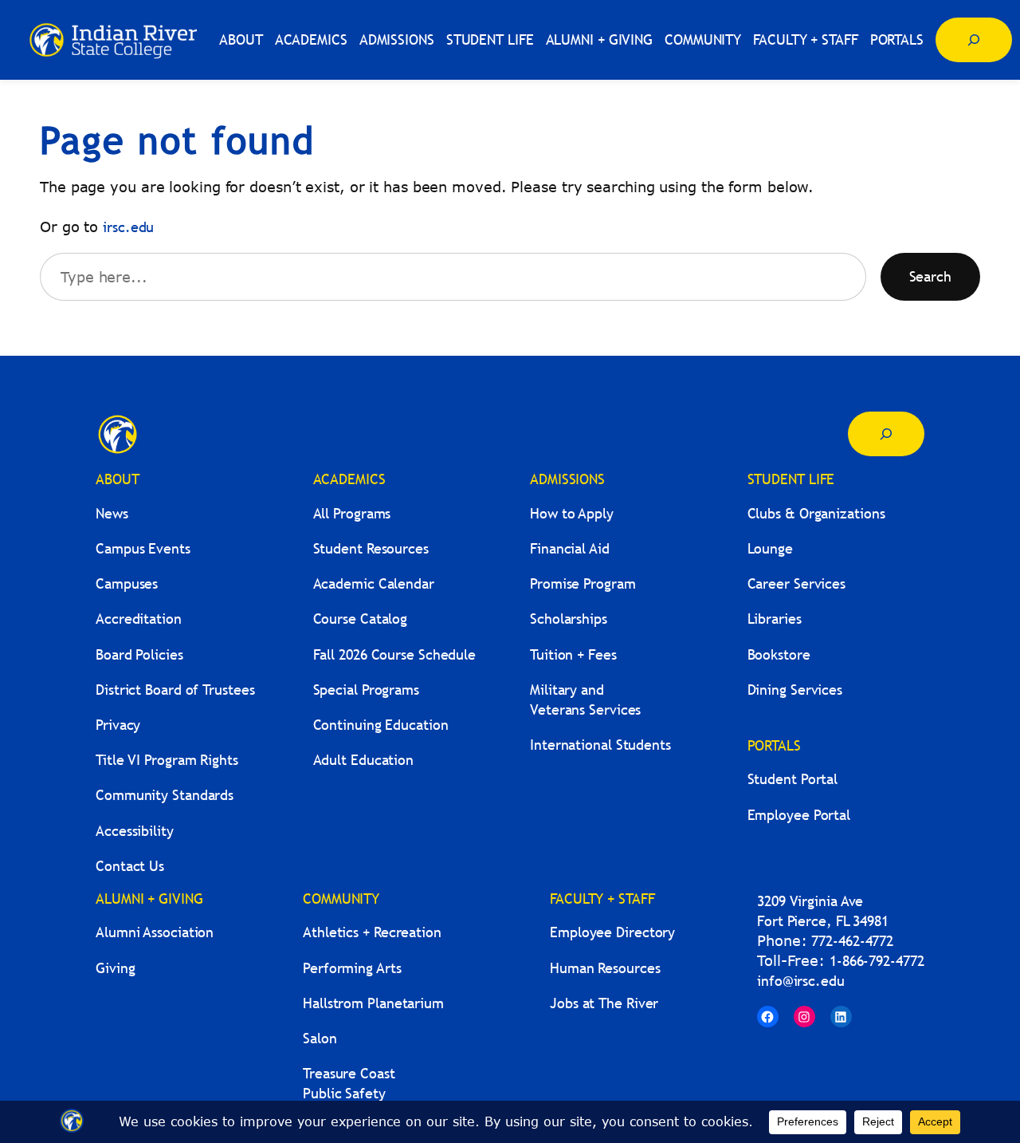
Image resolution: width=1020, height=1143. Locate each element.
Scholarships (568, 618)
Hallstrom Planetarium (373, 1003)
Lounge (770, 548)
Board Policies (139, 654)
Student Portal (792, 779)
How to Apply (572, 513)
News (112, 513)
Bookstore (778, 654)
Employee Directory (612, 932)
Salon (320, 1038)
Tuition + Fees (573, 654)
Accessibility (135, 831)
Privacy (118, 724)
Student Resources (371, 548)
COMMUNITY (341, 898)
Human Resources (605, 968)
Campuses (127, 583)
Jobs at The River (604, 1003)
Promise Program (583, 583)
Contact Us (130, 866)
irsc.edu (128, 227)
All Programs (352, 513)
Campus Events (143, 548)
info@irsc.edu (801, 981)
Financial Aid (570, 548)
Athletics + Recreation (372, 932)
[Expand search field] (974, 40)
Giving (115, 968)
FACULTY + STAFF (602, 898)
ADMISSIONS (567, 479)
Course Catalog (360, 618)
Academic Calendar (373, 583)
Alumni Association (155, 932)
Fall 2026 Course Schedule (395, 654)
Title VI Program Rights (167, 760)
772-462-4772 (852, 941)
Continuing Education (381, 724)
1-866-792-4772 (877, 961)
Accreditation (139, 618)
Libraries (774, 618)
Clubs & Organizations (816, 513)
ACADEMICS (349, 479)
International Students (600, 744)
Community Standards (164, 795)
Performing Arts (352, 968)
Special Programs (366, 689)
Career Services (796, 583)
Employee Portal (799, 815)
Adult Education (363, 760)
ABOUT (117, 479)
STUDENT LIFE (791, 479)
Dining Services (795, 689)
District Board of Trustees (175, 689)
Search (930, 276)
